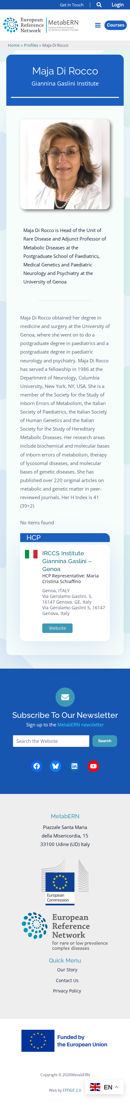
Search (104, 740)
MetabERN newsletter (80, 724)
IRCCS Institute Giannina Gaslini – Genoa (67, 561)
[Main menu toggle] (97, 25)
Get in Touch (72, 5)
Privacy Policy (67, 991)
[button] (99, 5)
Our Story (67, 970)
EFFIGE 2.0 (72, 1090)
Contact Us (67, 980)
